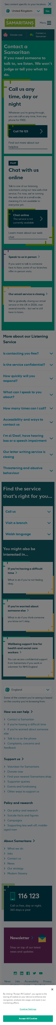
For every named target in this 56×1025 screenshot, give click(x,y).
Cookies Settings (28, 1009)
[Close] (52, 989)
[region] (28, 1005)
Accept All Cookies (28, 1018)
